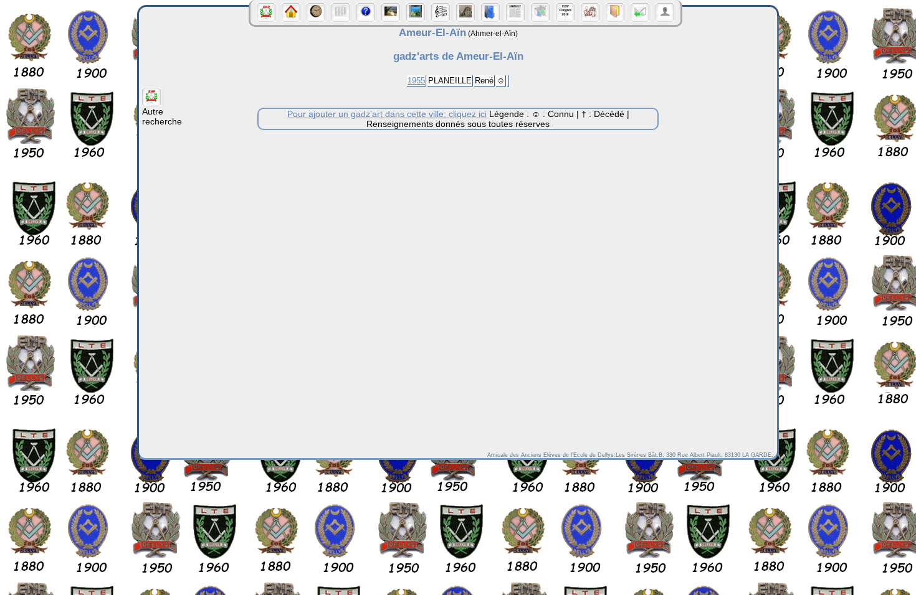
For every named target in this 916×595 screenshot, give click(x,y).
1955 (416, 80)
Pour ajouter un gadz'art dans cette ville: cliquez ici (387, 114)
